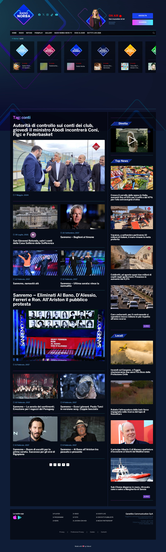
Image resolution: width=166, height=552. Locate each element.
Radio (21, 33)
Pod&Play (39, 33)
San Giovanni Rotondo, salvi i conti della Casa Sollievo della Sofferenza (33, 242)
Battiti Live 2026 (94, 33)
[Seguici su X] (43, 15)
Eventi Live (101, 513)
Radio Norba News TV (63, 33)
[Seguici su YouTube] (56, 15)
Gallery (48, 33)
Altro (146, 326)
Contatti (104, 532)
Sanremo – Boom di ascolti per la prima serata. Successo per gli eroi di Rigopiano (34, 452)
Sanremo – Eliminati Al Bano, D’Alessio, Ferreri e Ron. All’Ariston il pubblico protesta (55, 299)
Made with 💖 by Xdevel (83, 546)
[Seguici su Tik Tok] (52, 15)
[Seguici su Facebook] (39, 15)
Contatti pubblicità (105, 517)
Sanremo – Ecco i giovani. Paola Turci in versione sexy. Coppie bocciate (81, 408)
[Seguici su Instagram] (47, 15)
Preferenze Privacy (77, 532)
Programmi (58, 517)
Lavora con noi (80, 521)
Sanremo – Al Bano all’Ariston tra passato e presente (79, 450)
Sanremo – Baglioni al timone (77, 237)
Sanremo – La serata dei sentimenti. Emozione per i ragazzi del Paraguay (34, 408)
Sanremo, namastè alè (26, 283)
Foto (76, 517)
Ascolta (143, 16)
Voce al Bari (79, 33)
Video (76, 513)
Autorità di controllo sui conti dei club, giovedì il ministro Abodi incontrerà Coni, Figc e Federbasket (56, 130)
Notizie (29, 33)
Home (14, 33)
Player (57, 513)
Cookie (92, 532)
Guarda (142, 22)
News (56, 521)
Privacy (61, 532)
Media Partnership (105, 521)
